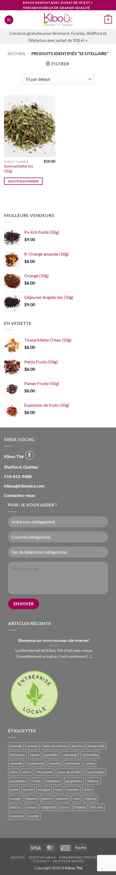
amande (16, 746)
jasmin (28, 789)
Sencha (15, 807)
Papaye (31, 798)
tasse (65, 807)
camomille (90, 755)
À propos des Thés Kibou (81, 857)
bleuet (35, 755)
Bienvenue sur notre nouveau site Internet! (54, 640)
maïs (58, 789)
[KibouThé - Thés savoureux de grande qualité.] (58, 19)
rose (76, 798)
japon (14, 789)
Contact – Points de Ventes (58, 861)
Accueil (17, 53)
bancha (77, 746)
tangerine (48, 807)
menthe (73, 789)
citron (27, 772)
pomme (62, 798)
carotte (55, 763)
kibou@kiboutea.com (24, 485)
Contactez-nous (19, 495)
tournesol (17, 816)
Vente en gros (42, 857)
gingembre (74, 781)
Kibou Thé (73, 868)
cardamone (36, 763)
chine (14, 772)
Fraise (36, 781)
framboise (53, 781)
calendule (70, 755)
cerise (89, 763)
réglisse (90, 798)
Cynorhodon (95, 772)
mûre (88, 789)
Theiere (80, 807)
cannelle (16, 763)
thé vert (97, 807)
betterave (17, 755)
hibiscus (93, 781)
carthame (73, 763)
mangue (44, 789)
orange (15, 798)
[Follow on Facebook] (29, 455)
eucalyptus (18, 781)
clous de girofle (69, 772)
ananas (32, 746)
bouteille (51, 755)
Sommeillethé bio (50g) (18, 168)
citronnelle (44, 772)
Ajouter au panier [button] (23, 181)
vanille (34, 816)
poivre (47, 798)
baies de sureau (55, 746)
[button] (9, 19)
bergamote (96, 746)
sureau (31, 807)
